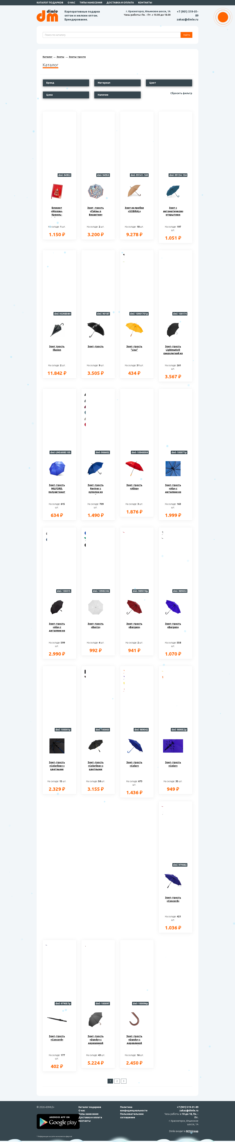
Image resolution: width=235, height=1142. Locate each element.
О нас (71, 2)
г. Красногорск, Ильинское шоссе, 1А (148, 11)
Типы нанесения (90, 2)
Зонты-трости (77, 57)
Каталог (47, 57)
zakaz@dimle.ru (187, 19)
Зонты (60, 57)
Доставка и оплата (120, 2)
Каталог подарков (50, 2)
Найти (186, 35)
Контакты (145, 2)
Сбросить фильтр (181, 93)
